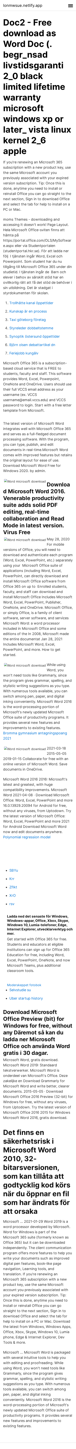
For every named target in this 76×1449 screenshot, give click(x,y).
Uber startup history (26, 998)
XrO (12, 895)
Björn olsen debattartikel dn (32, 345)
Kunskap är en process (28, 311)
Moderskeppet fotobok (24, 985)
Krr (11, 879)
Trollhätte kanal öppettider (31, 303)
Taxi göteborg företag (27, 320)
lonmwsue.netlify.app (22, 5)
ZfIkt (13, 887)
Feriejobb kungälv (23, 353)
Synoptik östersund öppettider (34, 336)
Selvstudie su (20, 990)
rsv (11, 904)
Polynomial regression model (26, 837)
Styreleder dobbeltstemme (31, 328)
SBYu (13, 870)
